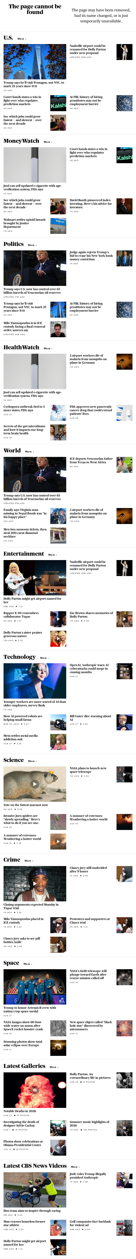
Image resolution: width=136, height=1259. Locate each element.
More (21, 38)
